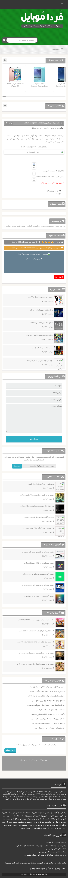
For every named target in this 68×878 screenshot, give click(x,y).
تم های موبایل (36, 128)
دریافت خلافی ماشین (58, 852)
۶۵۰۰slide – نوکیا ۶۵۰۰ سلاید (51, 710)
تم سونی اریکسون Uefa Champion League (44, 226)
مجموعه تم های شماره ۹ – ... (42, 348)
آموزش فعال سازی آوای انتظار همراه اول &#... (46, 696)
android (49, 819)
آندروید (47, 822)
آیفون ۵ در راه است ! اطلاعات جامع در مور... (47, 714)
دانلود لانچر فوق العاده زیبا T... (41, 310)
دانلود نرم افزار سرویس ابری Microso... (38, 585)
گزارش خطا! (59, 277)
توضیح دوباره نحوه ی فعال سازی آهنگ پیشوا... (46, 691)
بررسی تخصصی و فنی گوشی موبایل (34, 760)
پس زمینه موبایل (43, 812)
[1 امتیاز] (52, 242)
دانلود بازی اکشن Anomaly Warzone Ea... (37, 495)
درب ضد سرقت (60, 855)
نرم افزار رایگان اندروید (58, 812)
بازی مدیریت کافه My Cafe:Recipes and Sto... (35, 642)
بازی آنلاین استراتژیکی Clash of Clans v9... (36, 631)
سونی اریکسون (10, 226)
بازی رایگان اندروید (8, 812)
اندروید (36, 828)
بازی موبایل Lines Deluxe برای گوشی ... (38, 528)
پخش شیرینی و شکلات (57, 845)
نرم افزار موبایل (60, 816)
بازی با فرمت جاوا (22, 812)
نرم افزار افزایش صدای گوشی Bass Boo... (37, 506)
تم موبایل (31, 816)
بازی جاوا (42, 828)
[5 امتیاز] (39, 242)
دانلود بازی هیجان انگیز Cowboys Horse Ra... (35, 664)
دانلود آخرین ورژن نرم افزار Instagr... (39, 596)
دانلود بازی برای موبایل (37, 819)
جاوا (42, 822)
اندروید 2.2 (33, 812)
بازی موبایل (29, 828)
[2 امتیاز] (49, 242)
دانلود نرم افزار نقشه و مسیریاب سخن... (38, 552)
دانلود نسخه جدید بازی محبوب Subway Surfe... (35, 620)
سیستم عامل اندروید (19, 825)
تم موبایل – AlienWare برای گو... (41, 484)
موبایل (22, 828)
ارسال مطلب (10, 750)
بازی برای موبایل (21, 819)
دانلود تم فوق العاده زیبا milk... (40, 323)
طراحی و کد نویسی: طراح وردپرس (34, 874)
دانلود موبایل (32, 825)
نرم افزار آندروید (56, 822)
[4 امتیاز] (42, 242)
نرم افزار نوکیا (57, 819)
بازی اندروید (41, 825)
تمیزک (63, 842)
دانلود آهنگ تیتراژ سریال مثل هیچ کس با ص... (45, 705)
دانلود (61, 171)
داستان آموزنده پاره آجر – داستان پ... (49, 728)
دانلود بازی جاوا (11, 822)
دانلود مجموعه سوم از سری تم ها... (39, 335)
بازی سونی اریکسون (25, 822)
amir (64, 849)
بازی (47, 828)
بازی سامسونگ (22, 816)
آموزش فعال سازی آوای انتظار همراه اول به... (46, 687)
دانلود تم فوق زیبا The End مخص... (39, 297)
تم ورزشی (21, 226)
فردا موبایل (37, 822)
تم (64, 226)
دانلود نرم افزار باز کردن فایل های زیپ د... (47, 724)
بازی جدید (10, 819)
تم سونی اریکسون (49, 128)
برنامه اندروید (11, 816)
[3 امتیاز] (46, 242)
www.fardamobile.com (44, 176)
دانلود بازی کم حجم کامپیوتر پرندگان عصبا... (47, 701)
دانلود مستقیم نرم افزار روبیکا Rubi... (39, 563)
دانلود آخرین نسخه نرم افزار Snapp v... (38, 574)
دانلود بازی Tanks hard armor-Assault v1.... (36, 653)
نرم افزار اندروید (52, 825)
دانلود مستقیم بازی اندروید (44, 816)
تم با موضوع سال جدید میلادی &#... (39, 361)
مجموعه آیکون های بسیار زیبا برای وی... (39, 517)
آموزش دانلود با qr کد (34, 259)
